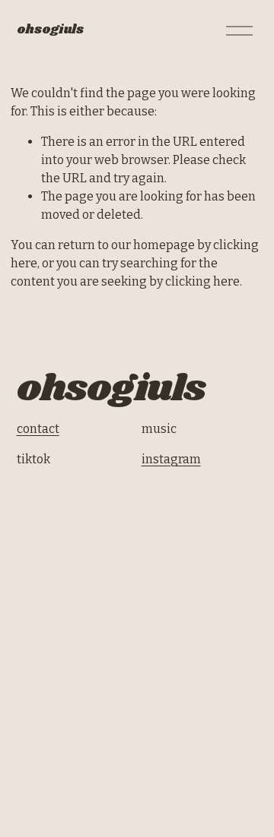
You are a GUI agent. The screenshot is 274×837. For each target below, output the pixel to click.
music (159, 429)
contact (38, 429)
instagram (171, 459)
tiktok (33, 459)
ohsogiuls (50, 30)
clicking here (202, 281)
